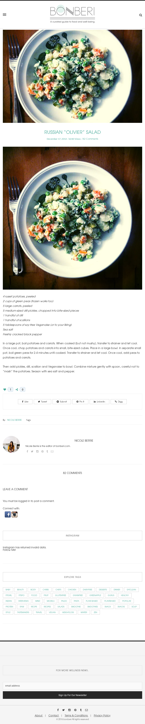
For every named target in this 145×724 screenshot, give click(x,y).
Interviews (24, 600)
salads (61, 606)
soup (134, 606)
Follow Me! (9, 550)
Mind (37, 600)
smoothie (76, 606)
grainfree (78, 595)
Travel (39, 612)
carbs (46, 589)
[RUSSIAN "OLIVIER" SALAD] (72, 79)
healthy (125, 595)
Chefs (58, 589)
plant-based (92, 600)
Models (50, 600)
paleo (64, 600)
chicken (72, 589)
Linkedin (101, 401)
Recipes (47, 606)
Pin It (81, 401)
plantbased (110, 600)
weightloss (68, 612)
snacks (121, 606)
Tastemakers (23, 612)
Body (33, 589)
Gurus (111, 595)
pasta (76, 600)
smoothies (92, 606)
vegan (52, 612)
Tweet (44, 401)
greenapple (95, 595)
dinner (117, 589)
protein (9, 606)
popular (126, 600)
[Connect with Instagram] (15, 514)
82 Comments (90, 138)
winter (84, 612)
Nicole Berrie (14, 419)
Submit (63, 401)
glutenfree (60, 595)
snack (108, 606)
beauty (20, 589)
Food (34, 595)
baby (8, 589)
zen (95, 612)
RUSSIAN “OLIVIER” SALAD (72, 132)
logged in (24, 501)
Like (26, 401)
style (8, 612)
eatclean (131, 589)
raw (22, 606)
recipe (34, 606)
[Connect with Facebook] (8, 514)
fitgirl (9, 595)
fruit (46, 595)
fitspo (22, 595)
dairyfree (87, 589)
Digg (120, 401)
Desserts (103, 589)
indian (9, 600)
